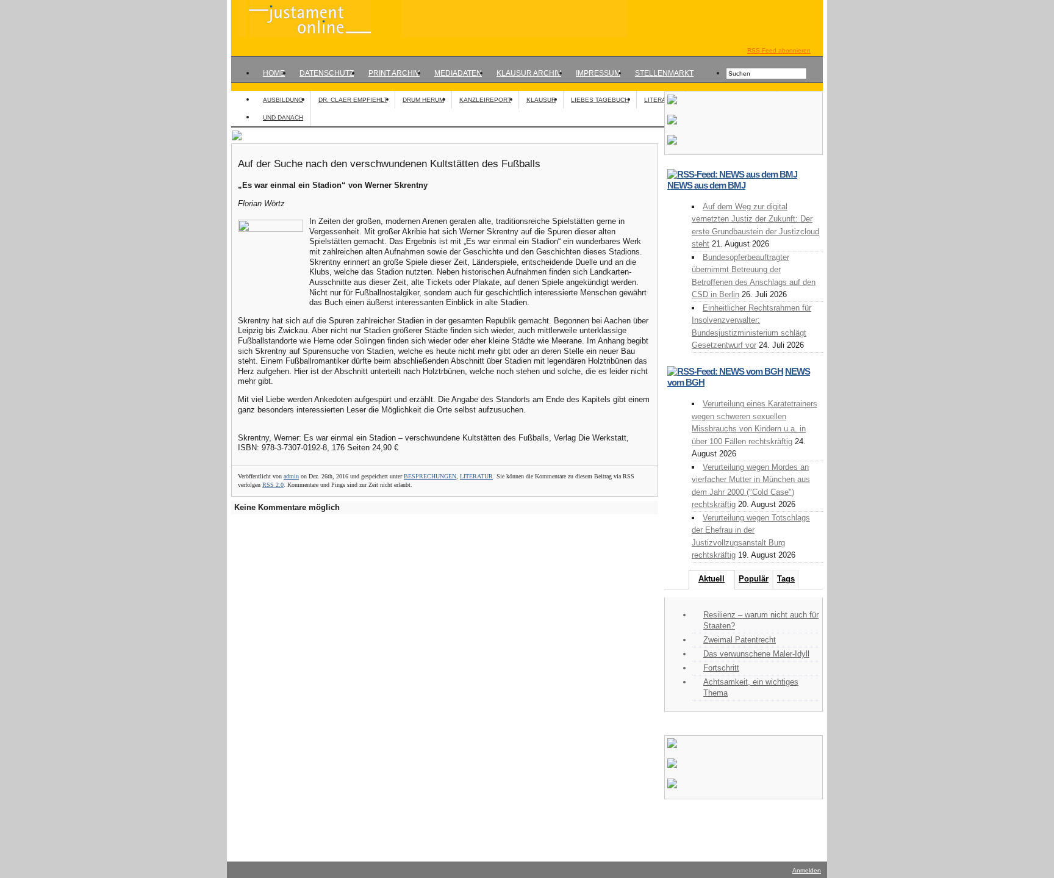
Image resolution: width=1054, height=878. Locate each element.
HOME (274, 73)
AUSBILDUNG (283, 99)
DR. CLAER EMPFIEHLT (352, 99)
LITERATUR (661, 99)
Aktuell (711, 578)
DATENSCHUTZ (326, 73)
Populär (754, 578)
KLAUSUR (541, 99)
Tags (786, 578)
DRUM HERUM (423, 99)
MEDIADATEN (458, 73)
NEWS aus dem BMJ (706, 185)
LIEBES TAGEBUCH (600, 99)
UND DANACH (283, 117)
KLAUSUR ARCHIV (529, 73)
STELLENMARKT (664, 73)
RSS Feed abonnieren (779, 50)
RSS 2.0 (273, 484)
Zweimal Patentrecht (739, 639)
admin (291, 476)
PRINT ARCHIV (394, 73)
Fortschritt (721, 667)
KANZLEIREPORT (485, 99)
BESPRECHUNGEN (430, 476)
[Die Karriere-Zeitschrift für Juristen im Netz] (429, 34)
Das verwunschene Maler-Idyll (756, 653)
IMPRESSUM (598, 73)
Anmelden (806, 870)
